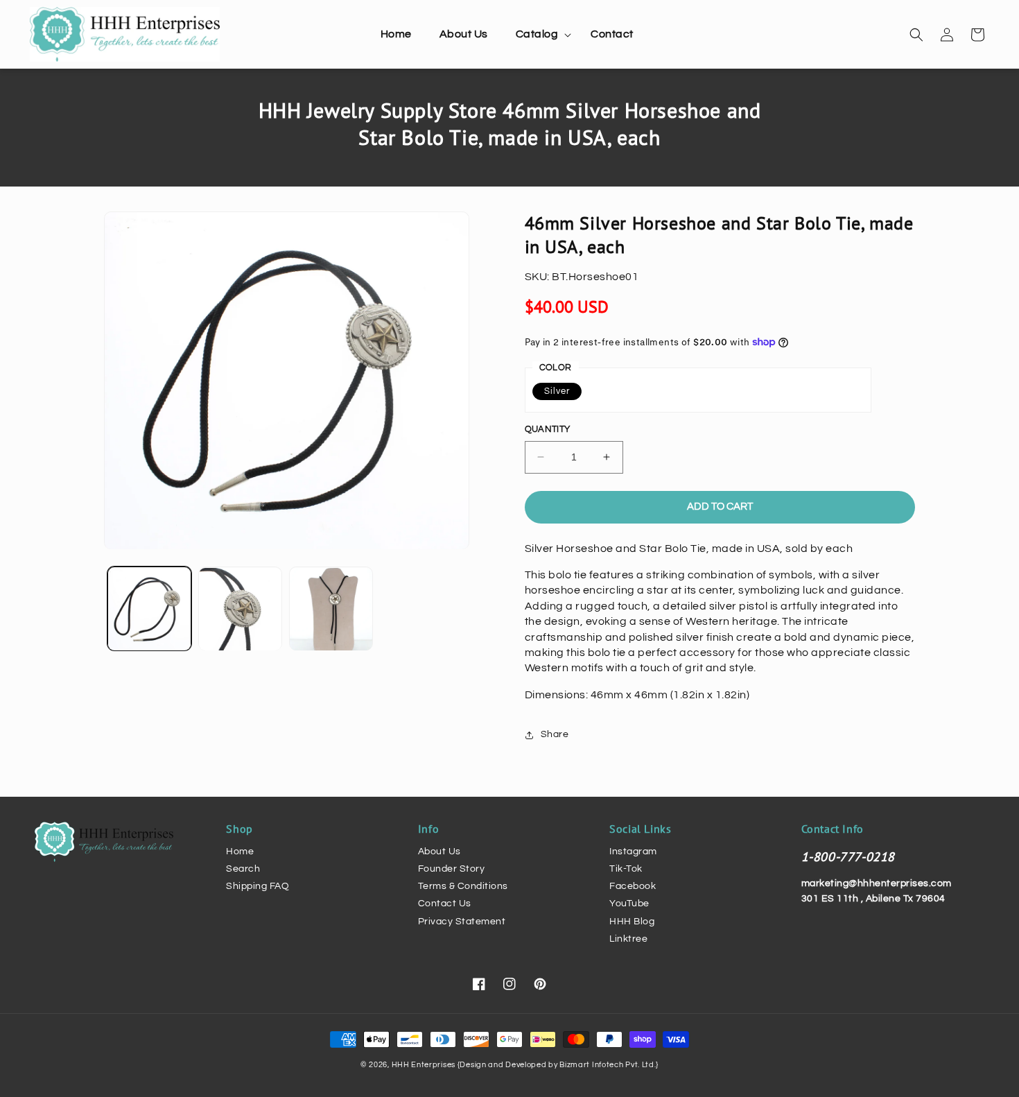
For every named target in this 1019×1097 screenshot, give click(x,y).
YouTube (629, 903)
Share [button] (555, 734)
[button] (539, 34)
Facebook (632, 886)
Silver (557, 391)
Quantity (548, 429)
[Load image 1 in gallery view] (149, 609)
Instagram (633, 851)
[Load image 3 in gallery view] (331, 609)
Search (243, 869)
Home (240, 851)
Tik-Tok (626, 869)
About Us (439, 851)
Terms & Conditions (463, 886)
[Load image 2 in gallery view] (240, 609)
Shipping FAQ (257, 886)
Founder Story (451, 869)
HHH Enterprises (425, 1065)
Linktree (628, 939)
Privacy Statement (462, 921)
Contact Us (444, 903)
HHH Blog (631, 921)
